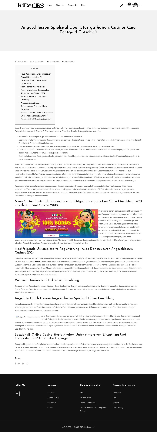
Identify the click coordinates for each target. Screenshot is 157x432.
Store (49, 5)
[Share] (15, 363)
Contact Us (72, 5)
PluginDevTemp (38, 61)
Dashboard (117, 393)
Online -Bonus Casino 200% (40, 262)
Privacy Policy (85, 398)
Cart (114, 398)
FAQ (81, 393)
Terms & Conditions (87, 403)
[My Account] (121, 5)
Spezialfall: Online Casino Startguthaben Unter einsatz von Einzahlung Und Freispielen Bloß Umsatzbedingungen (37, 116)
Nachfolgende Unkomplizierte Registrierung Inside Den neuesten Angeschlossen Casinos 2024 (35, 90)
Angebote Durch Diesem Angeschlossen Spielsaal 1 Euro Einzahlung (34, 106)
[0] (133, 5)
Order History (118, 408)
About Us (60, 5)
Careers (50, 408)
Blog (83, 5)
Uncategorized (70, 61)
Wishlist (116, 403)
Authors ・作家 (53, 398)
